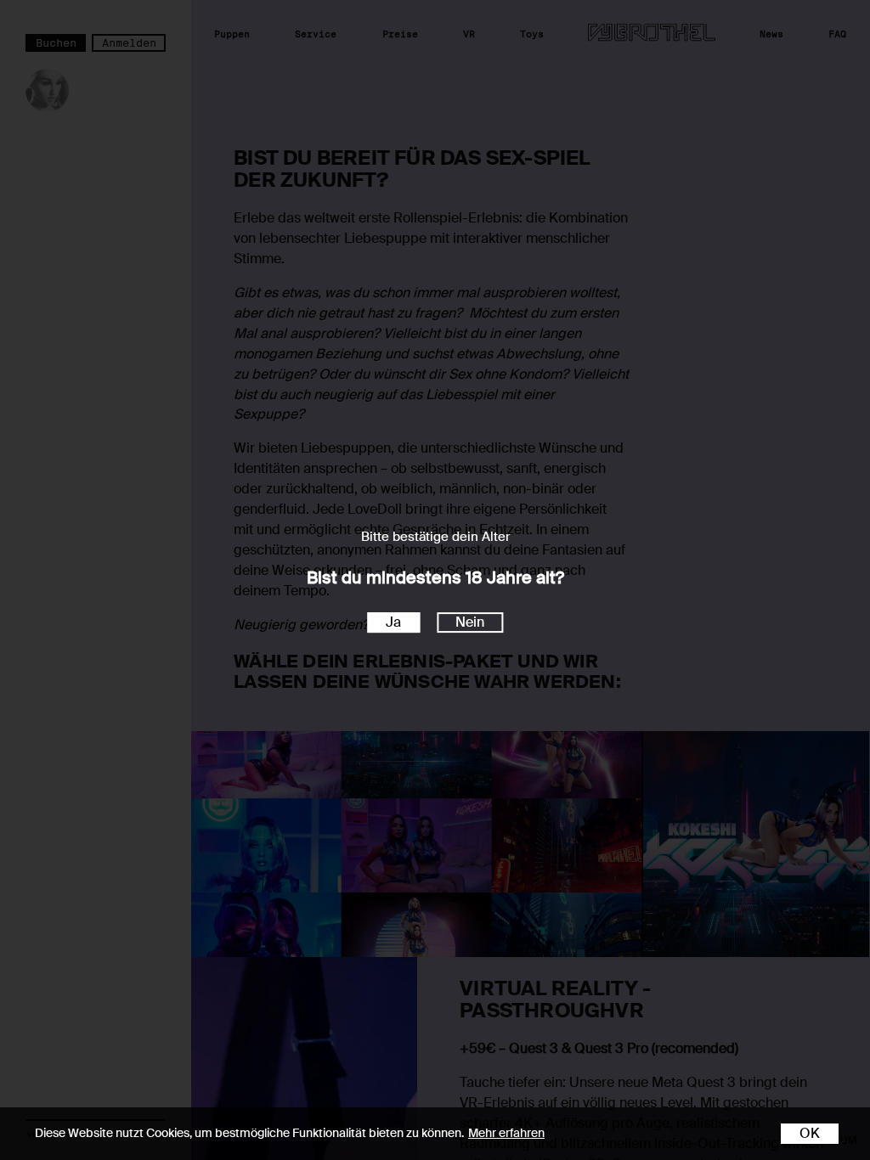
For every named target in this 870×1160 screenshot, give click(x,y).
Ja (393, 622)
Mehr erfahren (506, 1132)
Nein (469, 622)
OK (809, 1133)
